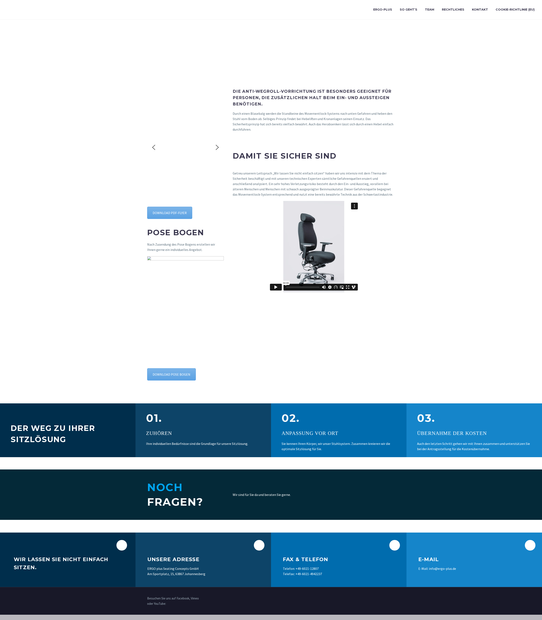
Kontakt (480, 9)
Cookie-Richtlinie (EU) (515, 9)
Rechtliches (453, 9)
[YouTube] (393, 598)
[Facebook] (382, 598)
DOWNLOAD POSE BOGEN (171, 374)
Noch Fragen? (367, 494)
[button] (153, 147)
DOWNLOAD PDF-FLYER (170, 213)
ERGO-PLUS (382, 9)
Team (429, 9)
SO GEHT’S (408, 9)
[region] (185, 147)
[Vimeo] (388, 598)
